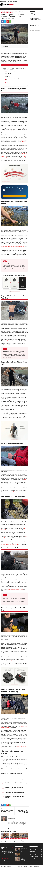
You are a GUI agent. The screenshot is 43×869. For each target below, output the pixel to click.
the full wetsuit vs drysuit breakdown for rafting (12, 416)
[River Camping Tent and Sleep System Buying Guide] (23, 836)
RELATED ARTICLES (5, 831)
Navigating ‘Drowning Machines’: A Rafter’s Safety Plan (36, 28)
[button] (41, 9)
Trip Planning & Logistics (34, 856)
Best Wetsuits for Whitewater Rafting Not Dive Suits (35, 24)
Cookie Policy (31, 866)
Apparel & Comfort (6, 11)
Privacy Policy (20, 866)
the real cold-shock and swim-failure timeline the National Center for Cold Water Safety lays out (14, 155)
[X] (41, 1)
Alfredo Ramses (4, 18)
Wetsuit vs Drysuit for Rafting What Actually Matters (23, 811)
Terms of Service (36, 866)
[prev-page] (25, 831)
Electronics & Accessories (5, 838)
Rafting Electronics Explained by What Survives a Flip (4, 840)
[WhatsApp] (10, 21)
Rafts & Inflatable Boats (33, 849)
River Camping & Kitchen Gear (15, 838)
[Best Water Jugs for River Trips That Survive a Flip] (14, 836)
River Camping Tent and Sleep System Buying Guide (22, 840)
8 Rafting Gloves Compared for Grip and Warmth (7, 811)
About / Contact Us (13, 1)
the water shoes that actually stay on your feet (9, 544)
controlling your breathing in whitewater (9, 130)
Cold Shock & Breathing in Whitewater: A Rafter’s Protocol (35, 19)
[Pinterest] (7, 21)
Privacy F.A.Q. (26, 866)
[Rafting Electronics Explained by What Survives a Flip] (5, 836)
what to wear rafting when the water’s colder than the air (11, 255)
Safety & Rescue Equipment (34, 854)
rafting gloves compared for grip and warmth (15, 589)
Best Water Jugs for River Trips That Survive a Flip (13, 840)
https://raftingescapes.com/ (11, 818)
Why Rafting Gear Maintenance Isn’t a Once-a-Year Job (35, 14)
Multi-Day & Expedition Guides (34, 858)
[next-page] (27, 831)
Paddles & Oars (32, 853)
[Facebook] (40, 1)
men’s (7, 340)
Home (2, 11)
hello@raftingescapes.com (5, 858)
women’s (10, 340)
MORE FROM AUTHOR (13, 831)
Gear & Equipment (4, 12)
